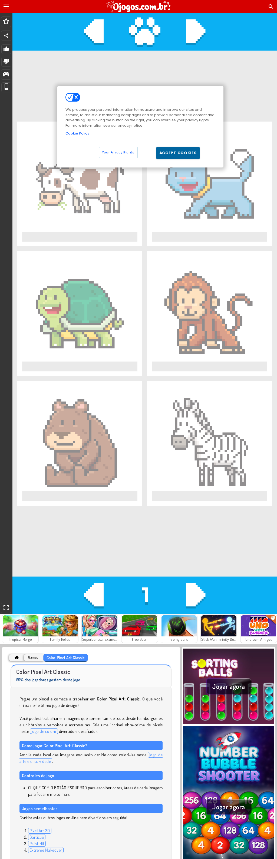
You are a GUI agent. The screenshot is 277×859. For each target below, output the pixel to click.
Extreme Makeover (45, 850)
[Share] (6, 36)
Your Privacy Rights (118, 152)
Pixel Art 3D (39, 830)
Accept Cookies (178, 153)
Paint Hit (36, 843)
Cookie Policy (77, 133)
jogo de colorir (44, 731)
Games (33, 657)
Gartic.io (36, 837)
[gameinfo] (6, 74)
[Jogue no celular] (6, 87)
